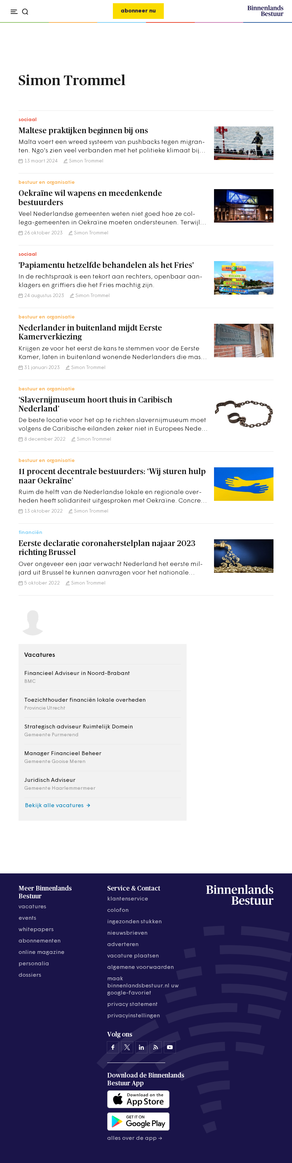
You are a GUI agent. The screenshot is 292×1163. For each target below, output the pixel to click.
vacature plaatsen (133, 956)
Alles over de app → (134, 1138)
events (27, 918)
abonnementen (40, 941)
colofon (118, 910)
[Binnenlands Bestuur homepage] (265, 15)
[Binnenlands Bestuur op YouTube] (170, 1047)
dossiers (30, 975)
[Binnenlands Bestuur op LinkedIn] (141, 1047)
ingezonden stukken (134, 922)
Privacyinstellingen (133, 1016)
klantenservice (127, 899)
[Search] (275, 23)
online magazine (41, 952)
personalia (34, 964)
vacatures (32, 907)
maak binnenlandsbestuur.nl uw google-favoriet (143, 986)
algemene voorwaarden (140, 967)
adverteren (123, 944)
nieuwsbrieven (127, 933)
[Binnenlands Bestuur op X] (127, 1047)
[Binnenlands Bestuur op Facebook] (113, 1047)
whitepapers (36, 930)
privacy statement (132, 1004)
